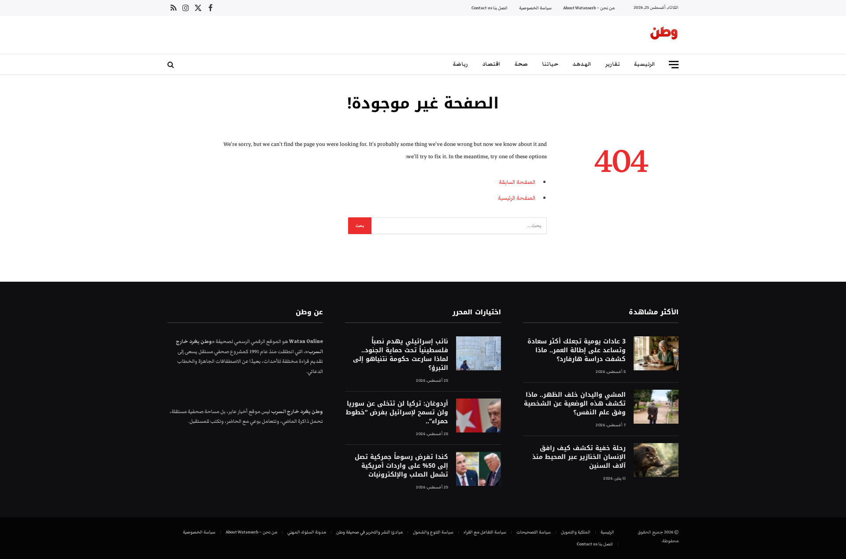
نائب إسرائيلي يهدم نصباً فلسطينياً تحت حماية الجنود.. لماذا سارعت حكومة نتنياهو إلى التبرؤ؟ (400, 355)
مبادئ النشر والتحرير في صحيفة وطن (369, 532)
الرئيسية (644, 64)
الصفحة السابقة (517, 182)
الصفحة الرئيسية (516, 198)
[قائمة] (674, 65)
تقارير (612, 64)
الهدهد (581, 64)
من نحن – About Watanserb (589, 7)
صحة (521, 64)
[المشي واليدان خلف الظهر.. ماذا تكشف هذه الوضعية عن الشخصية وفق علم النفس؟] (656, 407)
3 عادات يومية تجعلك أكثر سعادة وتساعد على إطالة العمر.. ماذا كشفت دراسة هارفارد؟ (576, 350)
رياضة (460, 64)
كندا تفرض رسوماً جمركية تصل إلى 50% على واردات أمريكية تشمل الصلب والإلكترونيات (401, 466)
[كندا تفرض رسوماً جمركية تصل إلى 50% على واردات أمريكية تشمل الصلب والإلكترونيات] (478, 469)
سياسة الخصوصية (535, 7)
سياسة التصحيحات (533, 532)
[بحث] (171, 65)
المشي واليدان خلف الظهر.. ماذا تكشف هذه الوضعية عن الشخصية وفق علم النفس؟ (575, 404)
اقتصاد (491, 64)
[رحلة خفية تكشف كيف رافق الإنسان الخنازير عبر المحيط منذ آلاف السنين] (656, 460)
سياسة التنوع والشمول (433, 532)
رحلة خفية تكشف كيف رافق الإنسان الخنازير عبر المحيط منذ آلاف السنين (579, 457)
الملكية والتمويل (575, 532)
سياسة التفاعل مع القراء (485, 532)
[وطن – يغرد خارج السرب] (664, 35)
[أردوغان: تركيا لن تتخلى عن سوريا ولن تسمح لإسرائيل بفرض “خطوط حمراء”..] (478, 415)
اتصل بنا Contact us (489, 7)
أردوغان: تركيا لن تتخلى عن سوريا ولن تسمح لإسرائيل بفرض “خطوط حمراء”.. (397, 412)
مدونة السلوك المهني (306, 532)
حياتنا (550, 64)
